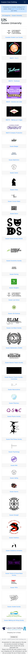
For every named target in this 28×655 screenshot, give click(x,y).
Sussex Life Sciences (14, 313)
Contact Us (14, 637)
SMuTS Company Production (14, 133)
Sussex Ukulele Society (14, 606)
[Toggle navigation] (25, 2)
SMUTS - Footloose (14, 81)
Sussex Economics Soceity (14, 260)
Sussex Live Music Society (14, 328)
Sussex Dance (14, 213)
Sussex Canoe (14, 172)
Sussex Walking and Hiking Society (14, 620)
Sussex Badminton (14, 160)
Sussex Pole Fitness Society (14, 439)
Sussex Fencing (14, 274)
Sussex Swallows (14, 537)
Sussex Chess (14, 189)
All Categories (6, 15)
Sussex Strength (14, 515)
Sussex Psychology (14, 452)
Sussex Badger (14, 146)
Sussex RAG (14, 465)
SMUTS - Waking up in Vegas (14, 120)
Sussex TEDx (14, 587)
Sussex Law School (14, 300)
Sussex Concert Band (14, 201)
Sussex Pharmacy (14, 403)
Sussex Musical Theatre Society (14, 362)
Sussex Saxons (14, 491)
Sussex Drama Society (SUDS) (14, 238)
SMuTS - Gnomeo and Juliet (14, 102)
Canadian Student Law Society (14, 37)
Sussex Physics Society (14, 416)
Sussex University (17, 15)
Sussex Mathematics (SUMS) (14, 348)
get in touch (15, 9)
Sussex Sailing (14, 478)
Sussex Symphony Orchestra (14, 550)
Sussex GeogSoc (14, 288)
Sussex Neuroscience (14, 389)
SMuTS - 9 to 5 (14, 58)
